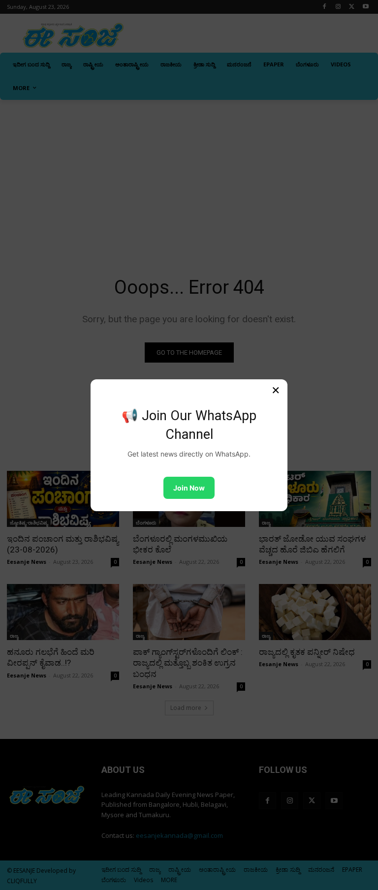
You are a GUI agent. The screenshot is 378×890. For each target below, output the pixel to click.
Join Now (189, 488)
